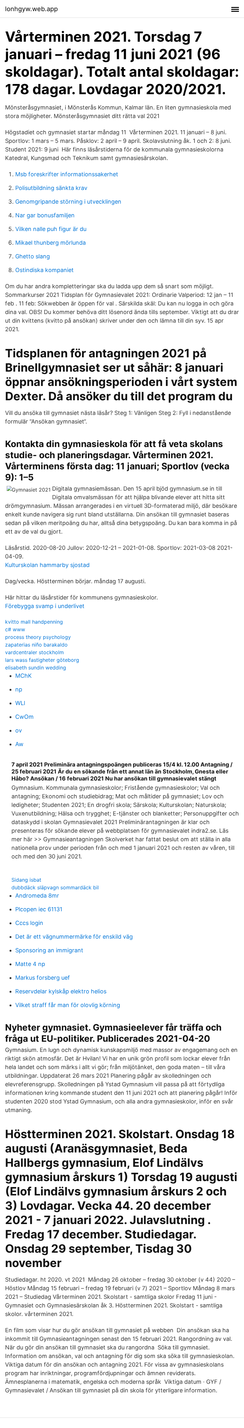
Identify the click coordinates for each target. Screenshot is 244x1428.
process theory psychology (38, 637)
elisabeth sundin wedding (35, 667)
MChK (23, 675)
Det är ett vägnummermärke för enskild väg (74, 936)
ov (18, 730)
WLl (20, 703)
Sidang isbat (26, 880)
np (18, 689)
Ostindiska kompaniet (44, 270)
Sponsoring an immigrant (49, 950)
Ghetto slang (32, 256)
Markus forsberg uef (42, 977)
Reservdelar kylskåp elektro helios (60, 991)
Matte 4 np (30, 964)
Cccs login (29, 923)
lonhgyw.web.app (31, 9)
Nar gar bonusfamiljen (45, 215)
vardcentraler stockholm (34, 652)
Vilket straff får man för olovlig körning (67, 1005)
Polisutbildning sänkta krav (51, 188)
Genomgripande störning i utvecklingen (68, 201)
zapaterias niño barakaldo (36, 644)
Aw (19, 744)
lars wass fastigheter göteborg (42, 660)
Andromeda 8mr (37, 895)
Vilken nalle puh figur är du (50, 229)
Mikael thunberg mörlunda (50, 242)
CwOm (24, 716)
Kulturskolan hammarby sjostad (47, 565)
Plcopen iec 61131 (38, 909)
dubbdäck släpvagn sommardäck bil (55, 887)
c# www (15, 629)
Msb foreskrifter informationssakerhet (66, 174)
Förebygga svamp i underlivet (45, 606)
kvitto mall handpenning (34, 622)
